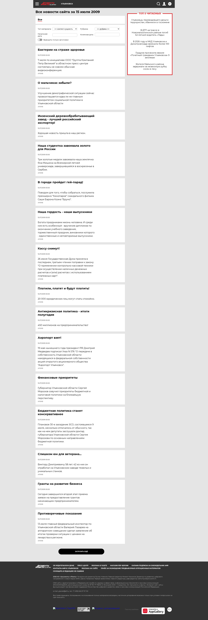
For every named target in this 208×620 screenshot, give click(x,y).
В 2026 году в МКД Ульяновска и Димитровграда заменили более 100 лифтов (150, 44)
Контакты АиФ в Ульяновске (65, 568)
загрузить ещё (81, 551)
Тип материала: (44, 29)
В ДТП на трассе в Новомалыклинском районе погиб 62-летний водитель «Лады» (150, 32)
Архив (40, 73)
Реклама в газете (99, 565)
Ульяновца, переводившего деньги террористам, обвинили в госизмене (150, 21)
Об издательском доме (63, 565)
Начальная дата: (42, 35)
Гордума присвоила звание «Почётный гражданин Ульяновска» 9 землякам (150, 55)
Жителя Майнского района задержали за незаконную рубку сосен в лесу (150, 66)
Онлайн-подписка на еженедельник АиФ (150, 565)
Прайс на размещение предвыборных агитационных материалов (130, 568)
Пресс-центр (82, 565)
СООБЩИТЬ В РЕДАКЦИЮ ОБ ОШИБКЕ (68, 571)
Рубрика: (84, 29)
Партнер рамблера (131, 609)
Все (40, 19)
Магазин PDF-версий (119, 565)
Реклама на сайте (90, 568)
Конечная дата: (87, 35)
